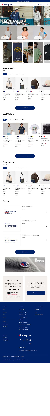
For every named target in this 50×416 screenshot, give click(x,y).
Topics (4, 374)
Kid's (4, 368)
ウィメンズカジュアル (23, 383)
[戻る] (2, 43)
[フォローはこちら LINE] (30, 397)
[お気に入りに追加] (13, 144)
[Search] (35, 4)
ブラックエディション (23, 380)
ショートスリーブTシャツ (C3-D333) (33, 194)
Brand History (5, 377)
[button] (46, 106)
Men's (10, 127)
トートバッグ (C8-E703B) (6, 148)
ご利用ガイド (38, 363)
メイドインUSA (22, 363)
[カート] (43, 4)
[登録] (29, 403)
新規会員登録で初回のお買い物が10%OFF (25, 1)
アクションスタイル (23, 370)
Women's (16, 127)
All (4, 127)
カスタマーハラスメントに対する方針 (13, 350)
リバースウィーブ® (23, 365)
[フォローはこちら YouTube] (30, 393)
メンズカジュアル (22, 368)
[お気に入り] (40, 4)
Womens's (17, 221)
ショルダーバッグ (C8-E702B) (20, 148)
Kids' (23, 127)
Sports (4, 370)
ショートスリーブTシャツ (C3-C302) (20, 194)
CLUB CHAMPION (39, 368)
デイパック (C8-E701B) (33, 148)
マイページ (5, 391)
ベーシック (21, 373)
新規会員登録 (5, 393)
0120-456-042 (14, 343)
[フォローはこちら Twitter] (23, 393)
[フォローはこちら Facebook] (20, 393)
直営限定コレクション (6, 146)
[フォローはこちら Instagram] (27, 393)
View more (25, 161)
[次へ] (48, 43)
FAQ (36, 365)
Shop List (5, 379)
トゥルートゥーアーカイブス (25, 378)
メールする (37, 346)
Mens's (10, 221)
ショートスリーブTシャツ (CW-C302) (7, 194)
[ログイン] (38, 4)
